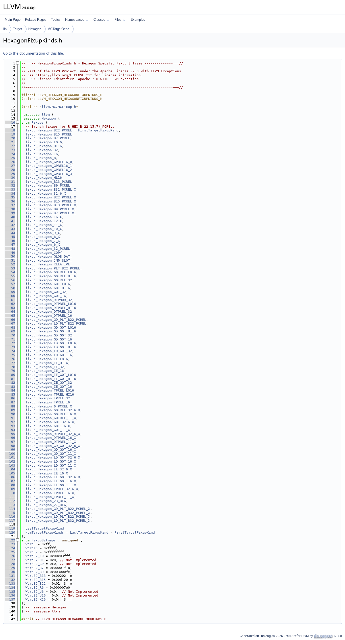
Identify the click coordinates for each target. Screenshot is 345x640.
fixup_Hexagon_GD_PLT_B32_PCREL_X (58, 513)
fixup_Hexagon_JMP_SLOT (48, 260)
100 (10, 453)
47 (10, 244)
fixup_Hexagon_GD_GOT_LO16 (51, 327)
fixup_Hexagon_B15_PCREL (49, 134)
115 (10, 513)
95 (10, 434)
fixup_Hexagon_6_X (43, 244)
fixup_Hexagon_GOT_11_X (48, 430)
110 (10, 493)
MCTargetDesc (58, 29)
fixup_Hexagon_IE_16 (45, 371)
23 (10, 150)
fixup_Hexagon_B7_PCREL (48, 138)
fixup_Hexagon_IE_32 (45, 367)
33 (10, 189)
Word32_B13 (36, 576)
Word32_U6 (35, 591)
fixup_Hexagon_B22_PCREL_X (51, 197)
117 (10, 520)
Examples (138, 19)
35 (10, 197)
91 (10, 418)
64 (10, 311)
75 (10, 355)
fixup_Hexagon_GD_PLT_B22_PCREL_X (58, 509)
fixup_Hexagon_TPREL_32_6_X (52, 489)
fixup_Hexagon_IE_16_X (47, 473)
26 (10, 162)
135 (10, 591)
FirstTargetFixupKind (98, 130)
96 (10, 438)
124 (10, 548)
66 (10, 320)
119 (10, 528)
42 (10, 225)
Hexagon (34, 29)
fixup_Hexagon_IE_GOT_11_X (51, 485)
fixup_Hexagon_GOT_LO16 (48, 284)
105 (10, 473)
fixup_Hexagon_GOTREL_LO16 (51, 272)
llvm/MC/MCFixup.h (59, 107)
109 (10, 489)
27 (10, 166)
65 (10, 315)
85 (10, 394)
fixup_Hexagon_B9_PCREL (48, 185)
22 (10, 146)
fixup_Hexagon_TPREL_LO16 (50, 390)
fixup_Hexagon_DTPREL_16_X (51, 438)
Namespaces (74, 19)
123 (10, 544)
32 (10, 185)
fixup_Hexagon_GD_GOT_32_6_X (53, 446)
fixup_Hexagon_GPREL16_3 (49, 174)
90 (10, 414)
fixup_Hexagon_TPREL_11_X (50, 497)
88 (10, 406)
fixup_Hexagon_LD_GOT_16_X (51, 461)
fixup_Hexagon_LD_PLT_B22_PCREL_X (58, 516)
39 (10, 213)
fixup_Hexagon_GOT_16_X (48, 426)
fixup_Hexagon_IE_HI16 (47, 363)
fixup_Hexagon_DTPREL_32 (49, 311)
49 (10, 253)
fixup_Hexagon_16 (42, 154)
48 (10, 248)
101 (10, 457)
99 (10, 449)
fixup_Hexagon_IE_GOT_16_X (51, 481)
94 (10, 430)
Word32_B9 (35, 572)
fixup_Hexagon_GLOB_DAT (48, 256)
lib (5, 29)
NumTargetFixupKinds (45, 532)
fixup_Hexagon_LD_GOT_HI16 (51, 347)
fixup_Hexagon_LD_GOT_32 (49, 351)
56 (10, 280)
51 (10, 260)
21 (10, 142)
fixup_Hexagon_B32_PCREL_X (51, 189)
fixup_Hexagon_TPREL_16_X (50, 493)
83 (10, 386)
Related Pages (35, 19)
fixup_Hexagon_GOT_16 (46, 296)
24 (10, 154)
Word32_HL (35, 560)
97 (10, 442)
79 (10, 371)
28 (10, 170)
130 (10, 572)
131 (10, 576)
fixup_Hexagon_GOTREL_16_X (51, 414)
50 (10, 256)
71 (10, 339)
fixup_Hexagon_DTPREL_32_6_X (53, 434)
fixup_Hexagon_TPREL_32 (48, 398)
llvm (46, 115)
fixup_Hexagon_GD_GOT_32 (49, 335)
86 (10, 398)
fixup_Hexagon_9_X (43, 233)
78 (10, 367)
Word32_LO (35, 556)
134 (10, 587)
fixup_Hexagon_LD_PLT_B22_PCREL (56, 323)
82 (10, 382)
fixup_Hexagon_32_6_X (46, 193)
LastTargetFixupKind (45, 528)
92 (10, 422)
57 (10, 284)
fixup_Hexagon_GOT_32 (46, 292)
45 (10, 237)
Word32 (32, 552)
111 (10, 497)
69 (10, 331)
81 (10, 379)
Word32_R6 (35, 587)
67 (10, 323)
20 (10, 138)
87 (10, 402)
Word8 (31, 544)
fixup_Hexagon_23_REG (46, 501)
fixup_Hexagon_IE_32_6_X (49, 469)
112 (10, 501)
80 (10, 375)
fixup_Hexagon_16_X (44, 217)
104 (10, 469)
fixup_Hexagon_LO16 (44, 142)
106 (10, 477)
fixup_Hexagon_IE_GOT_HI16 (51, 379)
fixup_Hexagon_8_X (43, 237)
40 (10, 217)
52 (10, 264)
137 (10, 599)
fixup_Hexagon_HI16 (44, 146)
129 (10, 568)
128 (10, 564)
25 (10, 158)
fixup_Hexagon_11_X (44, 225)
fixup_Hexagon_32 (42, 150)
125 (10, 552)
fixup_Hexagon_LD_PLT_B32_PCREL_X (58, 520)
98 (10, 446)
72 (10, 343)
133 (10, 583)
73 (10, 347)
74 (10, 351)
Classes (99, 19)
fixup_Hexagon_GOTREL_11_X (51, 418)
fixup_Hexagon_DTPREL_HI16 (51, 308)
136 (10, 595)
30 (10, 177)
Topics (56, 19)
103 (10, 465)
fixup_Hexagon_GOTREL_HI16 (51, 276)
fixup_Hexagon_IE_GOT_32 (49, 382)
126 (10, 556)
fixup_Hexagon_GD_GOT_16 (49, 339)
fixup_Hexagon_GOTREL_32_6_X (53, 410)
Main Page (12, 19)
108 (10, 485)
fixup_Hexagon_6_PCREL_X (49, 406)
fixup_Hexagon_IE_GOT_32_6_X (53, 477)
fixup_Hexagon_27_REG (46, 505)
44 (10, 233)
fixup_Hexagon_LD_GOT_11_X (51, 465)
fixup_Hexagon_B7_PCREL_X (50, 213)
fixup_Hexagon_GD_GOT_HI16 (51, 331)
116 (10, 516)
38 (10, 209)
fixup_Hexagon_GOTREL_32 (49, 280)
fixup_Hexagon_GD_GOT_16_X (51, 449)
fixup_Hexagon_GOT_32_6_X (50, 422)
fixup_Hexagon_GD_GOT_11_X (51, 453)
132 (10, 580)
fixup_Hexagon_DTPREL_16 (49, 315)
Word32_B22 (36, 583)
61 (10, 300)
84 (10, 390)
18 (10, 130)
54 (10, 272)
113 (10, 505)
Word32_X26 (36, 599)
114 (10, 509)
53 (10, 268)
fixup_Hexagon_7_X (43, 241)
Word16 (32, 548)
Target (17, 29)
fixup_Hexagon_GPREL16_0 (49, 162)
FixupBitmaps (44, 540)
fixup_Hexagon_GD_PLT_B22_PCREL (56, 320)
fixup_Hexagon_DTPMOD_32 (49, 300)
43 (10, 229)
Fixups (38, 122)
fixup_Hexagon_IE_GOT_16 (49, 386)
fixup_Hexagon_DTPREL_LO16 (51, 304)
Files (117, 19)
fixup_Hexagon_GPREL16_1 (49, 166)
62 (10, 304)
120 (10, 532)
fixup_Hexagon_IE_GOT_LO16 (51, 375)
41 (10, 221)
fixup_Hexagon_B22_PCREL (49, 130)
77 (10, 363)
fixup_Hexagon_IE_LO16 (47, 359)
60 (10, 296)
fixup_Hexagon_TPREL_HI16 (50, 394)
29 (10, 174)
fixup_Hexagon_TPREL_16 (48, 402)
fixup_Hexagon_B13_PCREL (49, 182)
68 (10, 327)
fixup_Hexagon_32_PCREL (48, 248)
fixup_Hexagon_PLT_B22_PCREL (53, 268)
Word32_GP (35, 564)
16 (10, 122)
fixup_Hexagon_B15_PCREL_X (51, 201)
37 (10, 205)
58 (10, 288)
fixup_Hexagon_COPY (44, 253)
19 (10, 134)
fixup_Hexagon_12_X (44, 221)
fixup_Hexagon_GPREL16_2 (49, 170)
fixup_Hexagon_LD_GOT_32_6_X (53, 457)
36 (10, 201)
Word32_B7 (35, 568)
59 (10, 292)
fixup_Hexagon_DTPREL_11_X (51, 442)
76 (10, 359)
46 (10, 241)
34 (10, 193)
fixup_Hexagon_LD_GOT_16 (49, 355)
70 (10, 335)
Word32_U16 (36, 595)
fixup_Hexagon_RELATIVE (48, 264)
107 (10, 481)
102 (10, 461)
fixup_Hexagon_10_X (44, 229)
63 (10, 308)
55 (10, 276)
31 (10, 182)
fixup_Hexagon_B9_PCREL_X (50, 209)
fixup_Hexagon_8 (41, 158)
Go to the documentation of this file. (33, 53)
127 (10, 560)
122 (10, 540)
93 (10, 426)
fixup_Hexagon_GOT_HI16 (48, 288)
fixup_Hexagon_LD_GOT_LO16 (51, 343)
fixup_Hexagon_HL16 (44, 177)
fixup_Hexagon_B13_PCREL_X (51, 205)
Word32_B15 (36, 580)
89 (10, 410)
